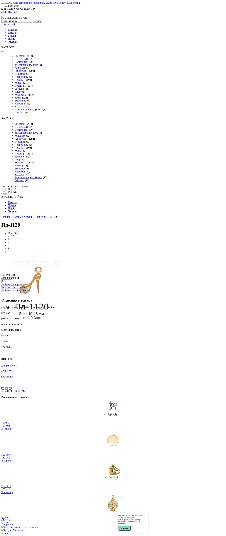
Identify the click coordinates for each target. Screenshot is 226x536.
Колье (18, 82)
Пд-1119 (7, 391)
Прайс (11, 38)
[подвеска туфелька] (31, 323)
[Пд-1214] (113, 481)
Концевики (21, 94)
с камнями (7, 376)
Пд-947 (5, 422)
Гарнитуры (21, 70)
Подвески (20, 76)
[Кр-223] (113, 512)
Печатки (19, 79)
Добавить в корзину (12, 284)
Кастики (19, 106)
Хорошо (124, 528)
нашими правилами (127, 517)
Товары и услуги (22, 216)
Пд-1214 (6, 486)
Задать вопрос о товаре (14, 287)
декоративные (9, 365)
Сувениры (20, 85)
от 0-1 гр (6, 370)
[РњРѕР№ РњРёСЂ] (10, 388)
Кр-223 (5, 518)
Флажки (19, 100)
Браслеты (20, 55)
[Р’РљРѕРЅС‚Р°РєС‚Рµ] (2, 388)
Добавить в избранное (13, 290)
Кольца (19, 67)
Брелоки (19, 88)
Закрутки (20, 103)
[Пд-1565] (113, 449)
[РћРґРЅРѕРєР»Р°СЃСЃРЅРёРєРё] (6, 388)
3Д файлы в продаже (26, 64)
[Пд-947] (113, 417)
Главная (12, 29)
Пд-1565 (6, 454)
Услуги (12, 35)
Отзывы (12, 41)
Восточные (21, 61)
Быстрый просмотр (113, 422)
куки (138, 519)
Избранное (8, 24)
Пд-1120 (12, 189)
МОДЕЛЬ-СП (40, 2)
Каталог (12, 32)
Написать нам (9, 11)
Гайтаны (19, 112)
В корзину (7, 428)
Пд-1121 (19, 391)
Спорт (18, 91)
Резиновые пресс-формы (28, 109)
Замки (18, 97)
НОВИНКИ (21, 58)
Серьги (19, 73)
